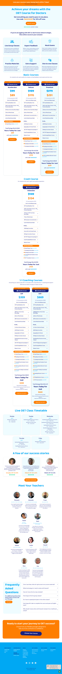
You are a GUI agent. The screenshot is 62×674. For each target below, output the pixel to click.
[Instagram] (29, 662)
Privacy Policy (25, 652)
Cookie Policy (25, 653)
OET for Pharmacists (34, 653)
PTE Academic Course (53, 650)
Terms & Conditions (25, 650)
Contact (5, 651)
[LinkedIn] (35, 662)
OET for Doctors (35, 649)
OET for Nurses (35, 651)
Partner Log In (16, 655)
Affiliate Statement (25, 657)
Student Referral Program (17, 650)
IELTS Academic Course (44, 650)
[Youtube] (32, 662)
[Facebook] (26, 662)
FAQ (5, 652)
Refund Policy (25, 655)
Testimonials (6, 649)
